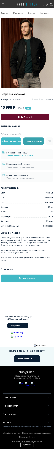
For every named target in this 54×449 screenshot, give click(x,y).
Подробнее (15, 325)
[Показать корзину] (51, 5)
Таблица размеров (9, 134)
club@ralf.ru (27, 372)
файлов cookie (30, 434)
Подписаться (25, 359)
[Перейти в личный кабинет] (46, 5)
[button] (22, 85)
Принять (27, 445)
